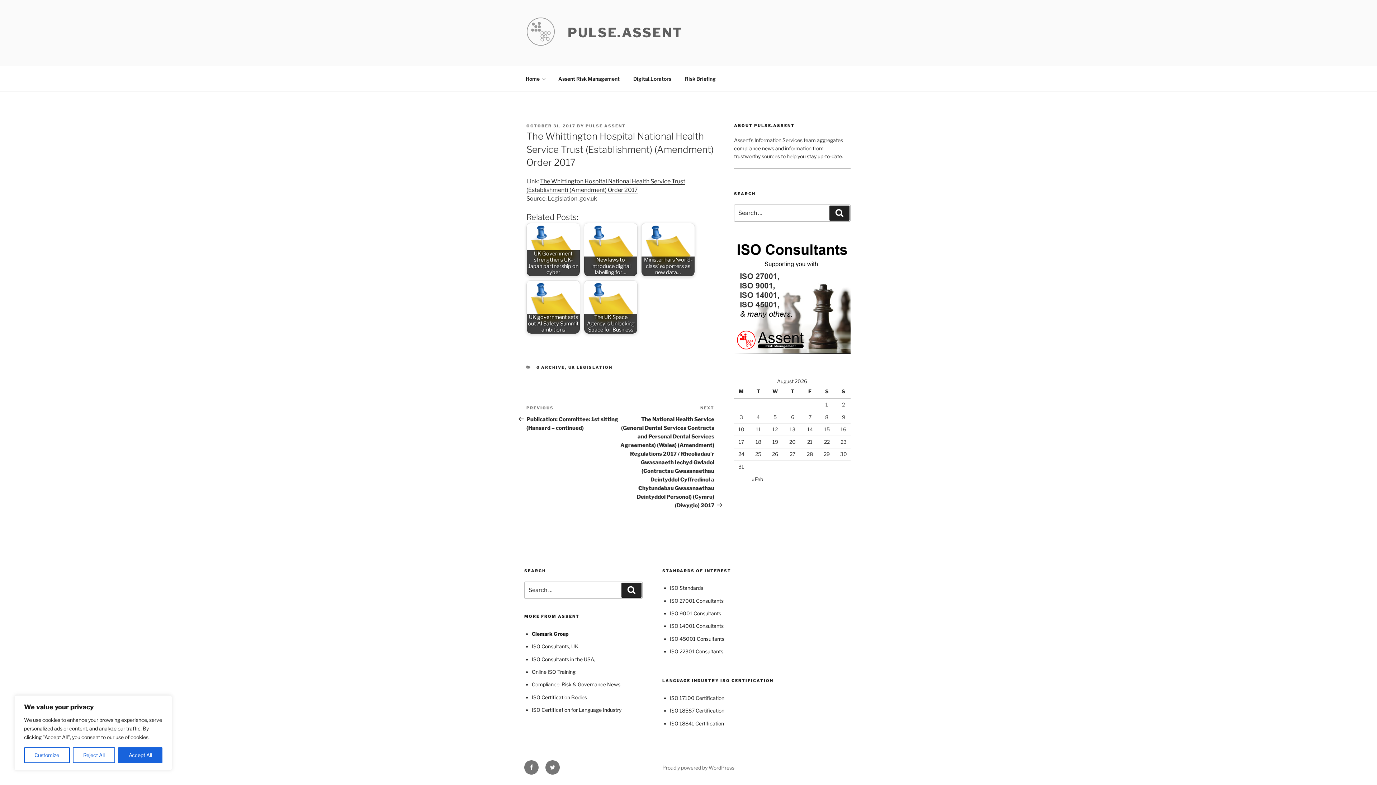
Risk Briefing (700, 79)
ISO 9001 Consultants (695, 613)
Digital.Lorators (652, 79)
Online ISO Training (554, 672)
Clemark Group (550, 634)
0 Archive (550, 367)
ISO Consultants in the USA (563, 659)
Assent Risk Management (589, 79)
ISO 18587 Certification (697, 711)
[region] (93, 733)
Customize (46, 755)
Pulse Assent (606, 125)
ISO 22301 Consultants (696, 651)
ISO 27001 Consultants (697, 601)
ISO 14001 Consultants (697, 626)
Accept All (140, 755)
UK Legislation (590, 367)
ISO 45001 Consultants (697, 639)
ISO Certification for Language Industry (576, 710)
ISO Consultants (550, 646)
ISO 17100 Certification (697, 698)
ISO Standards (686, 588)
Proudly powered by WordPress (698, 768)
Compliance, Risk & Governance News (576, 684)
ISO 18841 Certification (697, 723)
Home (533, 79)
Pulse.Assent (625, 33)
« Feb (757, 479)
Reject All (94, 755)
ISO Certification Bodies (559, 697)
